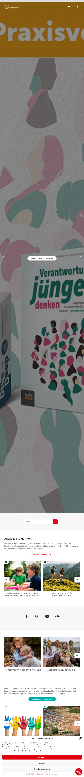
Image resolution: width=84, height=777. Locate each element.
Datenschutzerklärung (43, 774)
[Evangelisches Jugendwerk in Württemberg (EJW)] (11, 7)
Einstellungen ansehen (42, 769)
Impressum (54, 774)
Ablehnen (42, 763)
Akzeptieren (42, 757)
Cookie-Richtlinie (31, 774)
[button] (81, 739)
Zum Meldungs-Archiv (42, 554)
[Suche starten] (55, 521)
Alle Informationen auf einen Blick (42, 267)
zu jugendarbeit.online (42, 699)
